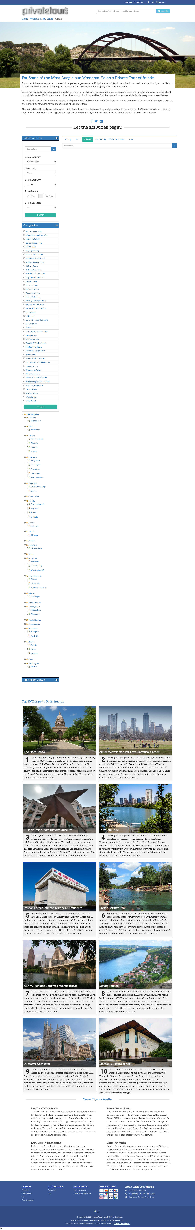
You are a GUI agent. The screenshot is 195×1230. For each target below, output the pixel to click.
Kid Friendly (30, 316)
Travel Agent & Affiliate (82, 1193)
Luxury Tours (31, 324)
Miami (33, 513)
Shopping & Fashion (34, 370)
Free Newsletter (28, 1200)
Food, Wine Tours (33, 293)
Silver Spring (36, 566)
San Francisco (37, 478)
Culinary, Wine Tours (34, 270)
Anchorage (35, 430)
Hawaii (31, 523)
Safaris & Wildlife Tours (35, 358)
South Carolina (35, 620)
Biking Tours (31, 246)
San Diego (35, 473)
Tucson (34, 451)
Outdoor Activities (33, 339)
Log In (152, 2)
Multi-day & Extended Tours (37, 331)
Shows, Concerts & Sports (36, 377)
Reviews (87, 139)
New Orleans (36, 548)
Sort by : (68, 139)
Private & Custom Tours (35, 351)
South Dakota (34, 624)
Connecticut (34, 497)
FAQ (49, 1193)
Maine (31, 554)
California (33, 457)
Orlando (34, 517)
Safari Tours (31, 354)
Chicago (34, 535)
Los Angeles (36, 465)
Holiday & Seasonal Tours (36, 300)
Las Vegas (35, 597)
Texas (50, 18)
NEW (131, 139)
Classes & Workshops (35, 254)
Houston (34, 653)
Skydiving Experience (34, 385)
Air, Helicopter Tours (34, 231)
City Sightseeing (32, 250)
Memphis (35, 632)
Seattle (34, 667)
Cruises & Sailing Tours (35, 258)
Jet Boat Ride (31, 312)
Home (25, 18)
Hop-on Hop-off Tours (35, 304)
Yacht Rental (31, 401)
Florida (32, 501)
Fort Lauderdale (38, 504)
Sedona (34, 447)
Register (161, 2)
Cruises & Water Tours (35, 262)
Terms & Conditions (122, 1224)
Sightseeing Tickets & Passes (38, 381)
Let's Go (164, 11)
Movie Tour (30, 327)
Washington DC (37, 570)
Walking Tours (32, 393)
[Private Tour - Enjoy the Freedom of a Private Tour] (45, 11)
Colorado (33, 483)
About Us (25, 1190)
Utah (31, 659)
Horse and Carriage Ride (36, 308)
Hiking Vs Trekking (33, 297)
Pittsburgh (35, 614)
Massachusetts (35, 576)
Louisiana (33, 545)
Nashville (35, 636)
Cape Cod (35, 583)
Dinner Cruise (31, 281)
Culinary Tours (32, 266)
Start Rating (100, 139)
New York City (35, 602)
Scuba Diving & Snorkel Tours (38, 362)
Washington (34, 663)
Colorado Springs (38, 487)
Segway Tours (32, 366)
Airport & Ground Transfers (37, 235)
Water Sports (31, 397)
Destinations (27, 1193)
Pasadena (35, 469)
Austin (34, 645)
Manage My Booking (134, 2)
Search (40, 214)
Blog (23, 1197)
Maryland (33, 558)
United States (37, 18)
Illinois (31, 532)
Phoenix (34, 443)
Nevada (32, 593)
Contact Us (52, 1190)
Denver (34, 491)
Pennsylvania (34, 607)
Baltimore (35, 561)
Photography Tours (34, 347)
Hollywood (35, 461)
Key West (35, 508)
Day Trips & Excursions (35, 277)
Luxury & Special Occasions (37, 320)
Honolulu (34, 526)
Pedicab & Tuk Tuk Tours (36, 343)
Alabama (32, 417)
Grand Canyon (37, 439)
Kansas (32, 541)
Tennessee (33, 628)
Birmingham (36, 421)
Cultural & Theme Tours (35, 273)
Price (78, 139)
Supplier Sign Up (80, 1190)
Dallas (33, 649)
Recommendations (117, 139)
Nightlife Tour (31, 335)
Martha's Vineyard (38, 588)
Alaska (31, 426)
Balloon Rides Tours (34, 243)
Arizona (32, 436)
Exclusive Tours (32, 289)
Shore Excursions (33, 374)
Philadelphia (36, 610)
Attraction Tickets (33, 239)
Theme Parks (31, 389)
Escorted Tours (32, 285)
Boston (34, 579)
